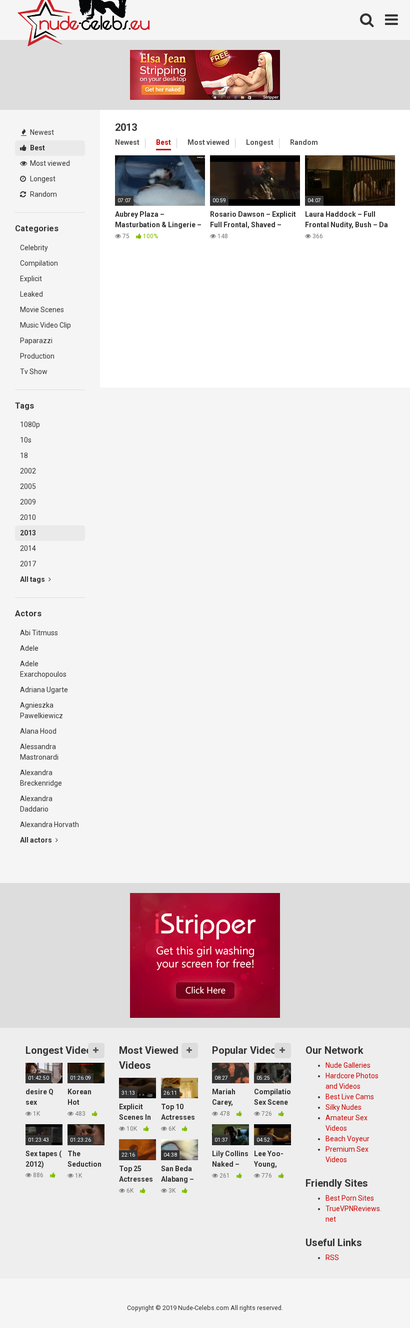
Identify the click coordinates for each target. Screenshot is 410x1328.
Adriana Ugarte (44, 690)
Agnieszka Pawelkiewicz (41, 710)
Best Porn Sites (350, 1198)
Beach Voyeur (348, 1139)
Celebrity (34, 248)
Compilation (39, 263)
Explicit (31, 279)
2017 (28, 564)
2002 (28, 471)
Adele (29, 648)
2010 (28, 517)
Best (36, 148)
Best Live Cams (350, 1097)
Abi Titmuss (39, 633)
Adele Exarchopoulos (43, 669)
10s (26, 440)
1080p (30, 425)
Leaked (31, 294)
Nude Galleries (348, 1065)
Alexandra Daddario (36, 804)
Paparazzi (36, 341)
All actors (37, 840)
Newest (41, 132)
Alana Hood (38, 731)
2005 (28, 486)
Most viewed (49, 163)
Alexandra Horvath (49, 825)
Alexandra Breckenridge (41, 778)
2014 (28, 548)
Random (42, 194)
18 (24, 455)
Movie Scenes (42, 310)
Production (37, 356)
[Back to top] (376, 1298)
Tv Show (34, 372)
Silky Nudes (344, 1107)
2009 (28, 502)
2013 (28, 533)
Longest (42, 179)
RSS (332, 1258)
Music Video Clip (45, 325)
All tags (33, 579)
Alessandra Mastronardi (39, 752)
